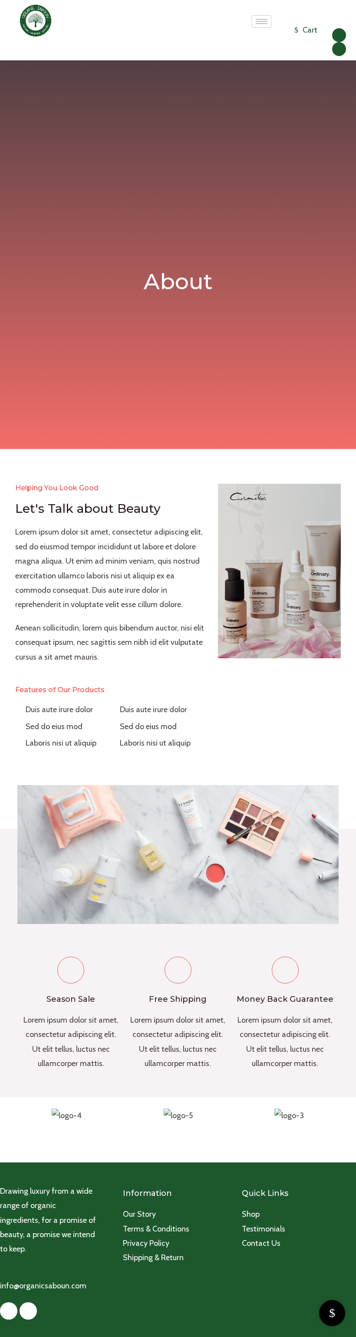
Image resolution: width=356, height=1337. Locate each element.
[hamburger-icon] (261, 21)
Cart (310, 30)
